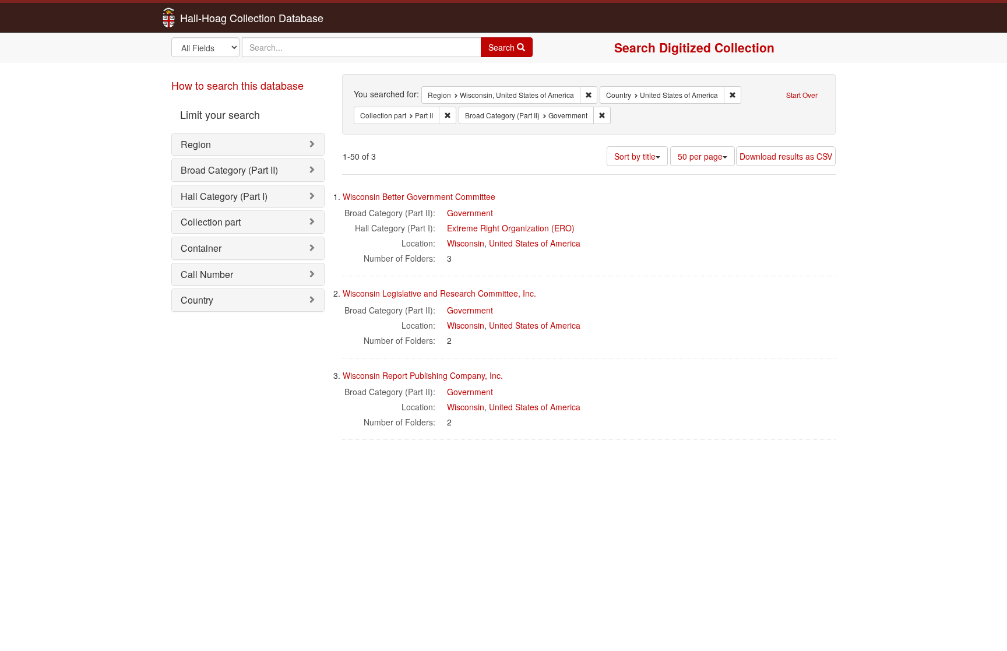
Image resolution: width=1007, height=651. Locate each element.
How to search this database (237, 85)
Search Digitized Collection (694, 47)
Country (197, 300)
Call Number (207, 274)
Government (470, 213)
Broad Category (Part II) (229, 170)
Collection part (211, 221)
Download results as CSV (786, 156)
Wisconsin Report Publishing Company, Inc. (423, 375)
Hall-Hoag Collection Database (215, 17)
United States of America (534, 243)
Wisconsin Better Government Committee (419, 196)
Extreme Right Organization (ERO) (511, 228)
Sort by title (635, 156)
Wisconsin (465, 243)
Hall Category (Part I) (224, 196)
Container (201, 248)
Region (196, 144)
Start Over (802, 95)
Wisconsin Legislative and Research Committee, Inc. (439, 293)
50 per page (700, 156)
